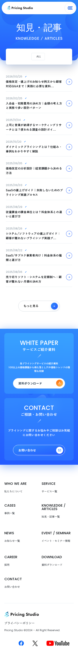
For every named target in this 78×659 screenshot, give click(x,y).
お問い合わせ (12, 586)
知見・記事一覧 (51, 516)
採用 (7, 564)
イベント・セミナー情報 (56, 540)
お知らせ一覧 (12, 540)
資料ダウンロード (52, 564)
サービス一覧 (49, 491)
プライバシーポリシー (19, 623)
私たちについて (13, 491)
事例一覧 (9, 513)
